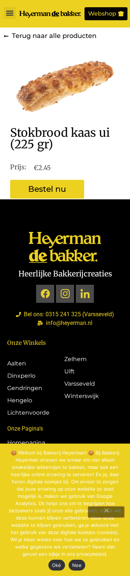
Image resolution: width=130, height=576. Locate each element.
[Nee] (106, 512)
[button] (10, 13)
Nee (77, 565)
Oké (56, 565)
